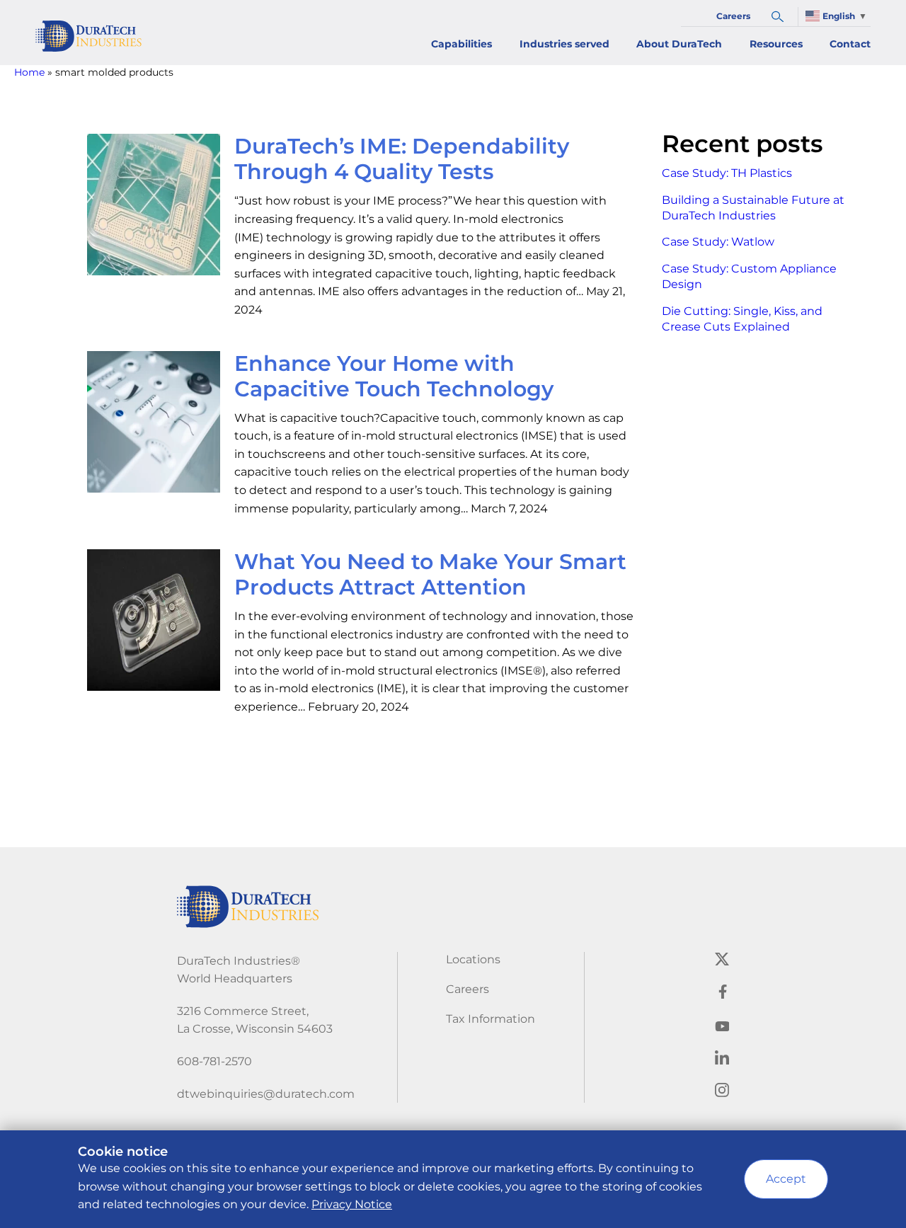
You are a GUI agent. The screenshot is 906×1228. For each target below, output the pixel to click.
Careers (733, 16)
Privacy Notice (351, 1204)
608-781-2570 (214, 1061)
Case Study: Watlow (718, 241)
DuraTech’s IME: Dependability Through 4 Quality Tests (401, 159)
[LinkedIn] (722, 1060)
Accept (786, 1179)
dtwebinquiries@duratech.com (266, 1094)
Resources (776, 44)
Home (29, 72)
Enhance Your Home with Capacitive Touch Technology (394, 376)
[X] (722, 962)
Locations (473, 959)
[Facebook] (722, 995)
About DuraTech (679, 44)
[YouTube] (722, 1027)
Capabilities (461, 44)
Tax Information (490, 1019)
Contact (850, 44)
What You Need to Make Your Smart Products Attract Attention (430, 574)
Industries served (564, 44)
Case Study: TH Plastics (727, 173)
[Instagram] (722, 1093)
